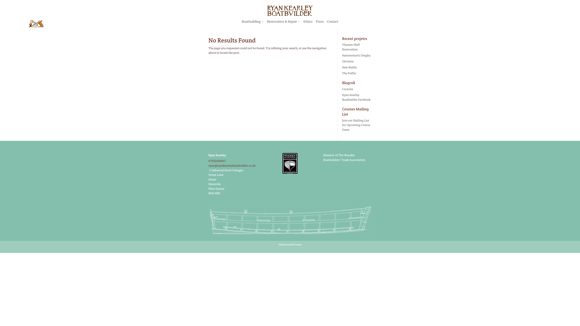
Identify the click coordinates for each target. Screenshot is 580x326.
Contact (332, 21)
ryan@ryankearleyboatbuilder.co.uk (232, 165)
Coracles (347, 89)
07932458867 (217, 161)
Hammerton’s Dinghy (356, 55)
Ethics (308, 21)
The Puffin (349, 73)
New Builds (349, 67)
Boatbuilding (251, 21)
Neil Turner (295, 244)
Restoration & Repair (282, 21)
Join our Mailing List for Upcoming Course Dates (356, 125)
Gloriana (348, 61)
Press (320, 21)
